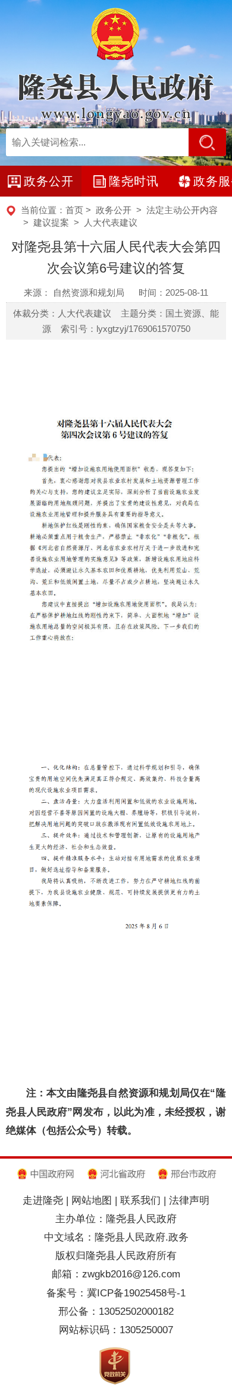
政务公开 (113, 210)
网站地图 (91, 1200)
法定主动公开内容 (182, 210)
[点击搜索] (207, 142)
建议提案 (51, 222)
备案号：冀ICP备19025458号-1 (116, 1293)
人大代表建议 (110, 222)
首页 (74, 210)
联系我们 (140, 1200)
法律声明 (189, 1200)
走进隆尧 (43, 1200)
